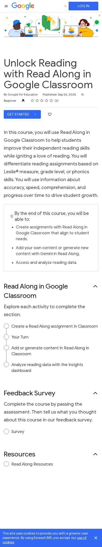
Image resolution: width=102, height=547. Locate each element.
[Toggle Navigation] (6, 6)
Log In (83, 6)
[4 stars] (46, 100)
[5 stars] (51, 100)
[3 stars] (42, 100)
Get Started (18, 114)
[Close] (96, 538)
